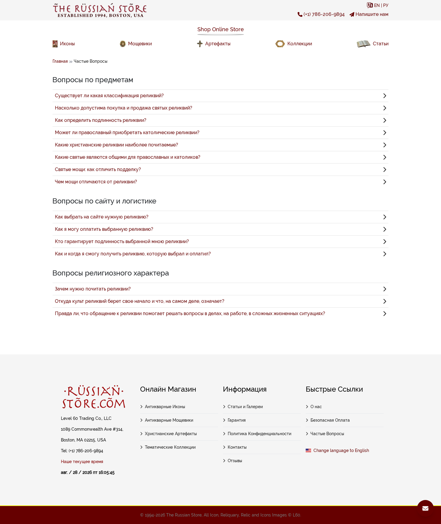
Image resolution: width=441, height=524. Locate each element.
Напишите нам (372, 14)
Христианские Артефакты (171, 433)
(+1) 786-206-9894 (324, 14)
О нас (316, 406)
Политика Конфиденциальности (259, 433)
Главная (60, 61)
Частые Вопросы (327, 433)
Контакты (237, 447)
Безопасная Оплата (330, 420)
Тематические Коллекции (170, 447)
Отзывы (235, 460)
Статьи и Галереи (245, 406)
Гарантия (237, 420)
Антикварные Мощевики (169, 420)
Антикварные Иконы (165, 406)
